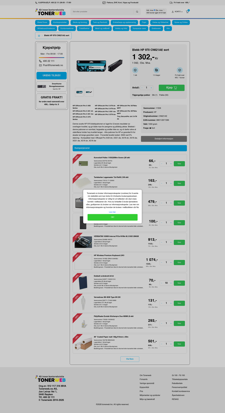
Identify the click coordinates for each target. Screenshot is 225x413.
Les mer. (112, 212)
